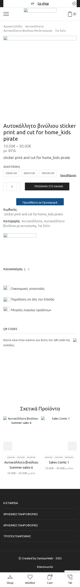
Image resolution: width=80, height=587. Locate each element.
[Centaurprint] (20, 250)
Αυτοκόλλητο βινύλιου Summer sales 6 (21, 464)
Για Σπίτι (60, 30)
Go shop (43, 3)
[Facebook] (25, 269)
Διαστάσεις (11, 166)
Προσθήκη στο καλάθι (48, 186)
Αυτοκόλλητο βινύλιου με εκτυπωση (28, 30)
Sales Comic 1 (59, 462)
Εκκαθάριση (68, 175)
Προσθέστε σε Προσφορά (40, 202)
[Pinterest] (28, 269)
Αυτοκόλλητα (34, 26)
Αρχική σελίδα (13, 26)
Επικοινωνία (45, 566)
